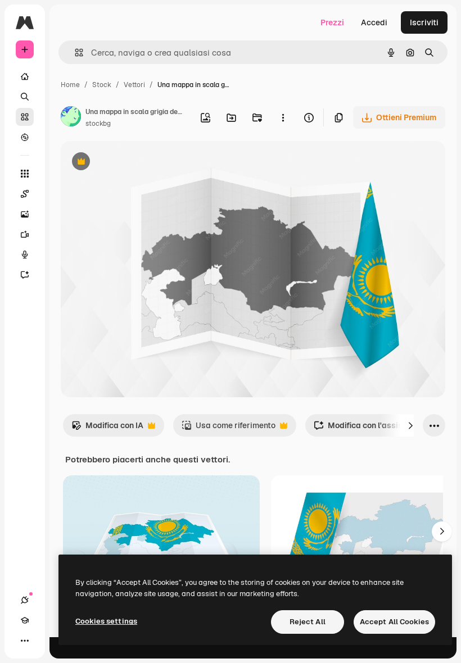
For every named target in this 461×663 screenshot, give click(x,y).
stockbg (98, 123)
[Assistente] (25, 275)
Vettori (134, 84)
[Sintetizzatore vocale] (25, 255)
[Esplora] (25, 137)
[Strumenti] (25, 174)
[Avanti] (410, 425)
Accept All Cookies (394, 621)
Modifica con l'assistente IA (373, 428)
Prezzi (332, 22)
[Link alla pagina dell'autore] (71, 118)
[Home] (25, 76)
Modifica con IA (107, 428)
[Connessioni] (25, 600)
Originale (135, 162)
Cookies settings (106, 621)
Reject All (308, 621)
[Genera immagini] (25, 214)
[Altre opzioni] (283, 117)
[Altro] (25, 641)
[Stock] (25, 117)
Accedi (374, 22)
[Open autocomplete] (74, 52)
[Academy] (25, 620)
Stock (101, 84)
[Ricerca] (25, 97)
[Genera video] (25, 234)
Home (70, 84)
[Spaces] (25, 194)
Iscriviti (424, 22)
